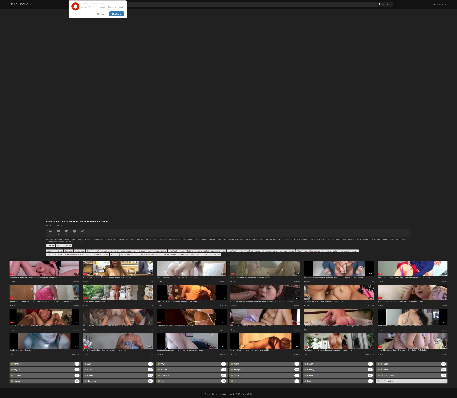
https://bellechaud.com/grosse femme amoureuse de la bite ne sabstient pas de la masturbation (130, 251)
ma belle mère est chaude (150, 254)
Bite (88, 251)
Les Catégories (440, 4)
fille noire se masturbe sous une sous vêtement (181, 254)
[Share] (82, 231)
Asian (59, 246)
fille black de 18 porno (129, 254)
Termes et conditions (219, 394)
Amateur (50, 246)
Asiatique (50, 251)
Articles (207, 394)
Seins (60, 251)
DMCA (238, 394)
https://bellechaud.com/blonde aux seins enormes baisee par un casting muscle (327, 251)
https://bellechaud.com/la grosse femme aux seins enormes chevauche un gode (77, 254)
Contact (231, 394)
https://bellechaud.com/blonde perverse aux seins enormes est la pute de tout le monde (261, 251)
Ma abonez (116, 14)
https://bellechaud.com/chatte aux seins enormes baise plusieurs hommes (197, 251)
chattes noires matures (211, 254)
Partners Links (247, 394)
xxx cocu (114, 254)
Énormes (68, 251)
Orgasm (68, 246)
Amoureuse (79, 251)
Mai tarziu (101, 14)
